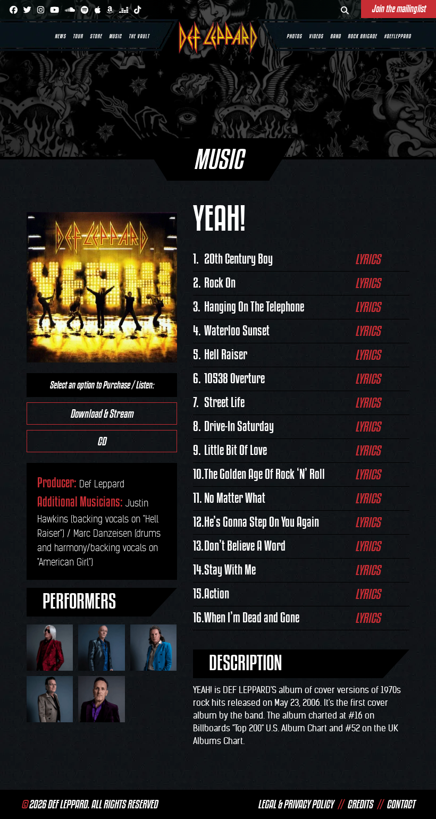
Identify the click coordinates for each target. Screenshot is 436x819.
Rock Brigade (362, 36)
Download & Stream (101, 413)
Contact (401, 804)
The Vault (139, 36)
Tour (78, 36)
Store (96, 36)
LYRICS (368, 259)
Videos (316, 36)
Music (115, 36)
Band (335, 36)
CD (101, 441)
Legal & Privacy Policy (295, 804)
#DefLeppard (397, 36)
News (60, 36)
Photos (294, 36)
